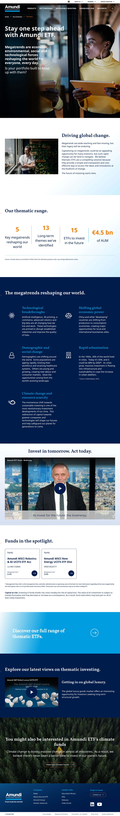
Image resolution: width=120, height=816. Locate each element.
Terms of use (94, 814)
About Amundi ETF (40, 797)
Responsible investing (66, 8)
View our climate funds (57, 764)
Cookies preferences (107, 814)
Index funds (66, 803)
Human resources (40, 803)
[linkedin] (92, 804)
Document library (68, 793)
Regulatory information (61, 814)
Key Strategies (17, 16)
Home (7, 16)
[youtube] (99, 804)
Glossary (65, 800)
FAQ (63, 797)
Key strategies (45, 8)
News (35, 793)
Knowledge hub (87, 8)
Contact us (97, 795)
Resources (102, 8)
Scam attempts (47, 814)
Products (31, 8)
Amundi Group (39, 800)
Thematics (29, 16)
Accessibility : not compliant (79, 814)
